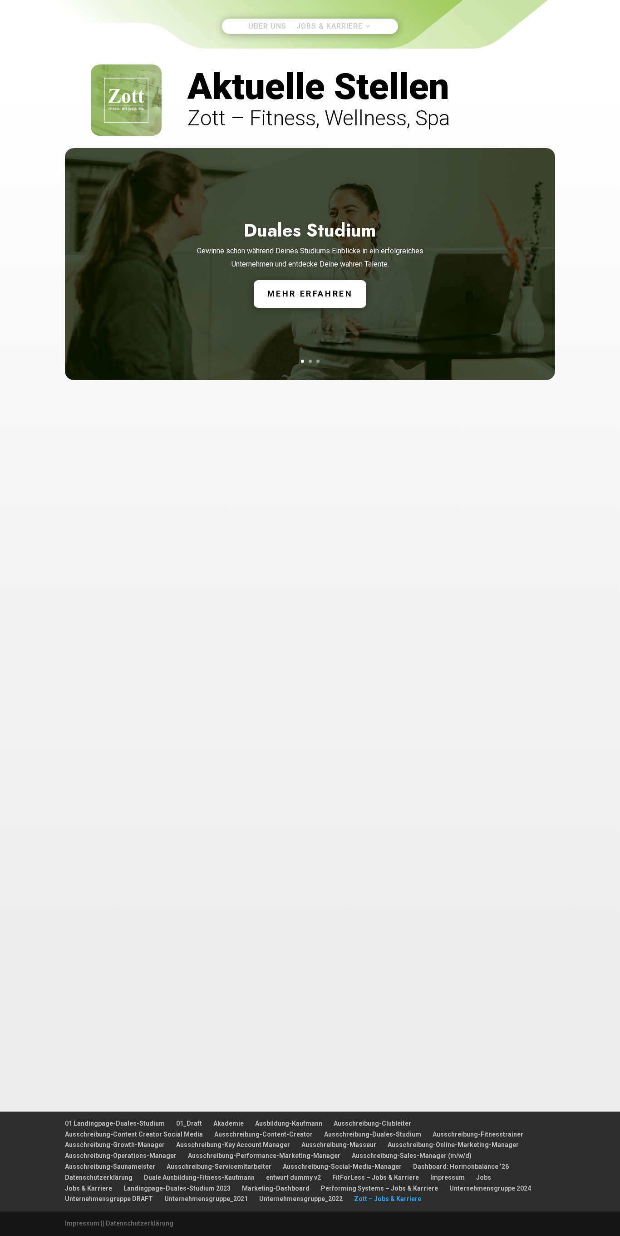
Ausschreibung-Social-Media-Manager (342, 1166)
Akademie (228, 1123)
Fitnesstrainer (100, 903)
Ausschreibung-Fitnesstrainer (478, 1134)
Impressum (447, 1177)
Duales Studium (310, 230)
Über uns (267, 26)
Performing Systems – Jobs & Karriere (379, 1188)
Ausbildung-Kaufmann (288, 1123)
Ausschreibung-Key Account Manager (233, 1144)
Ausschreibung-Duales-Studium (372, 1134)
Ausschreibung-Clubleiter (372, 1123)
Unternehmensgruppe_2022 (301, 1198)
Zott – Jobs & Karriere (387, 1198)
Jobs (483, 1177)
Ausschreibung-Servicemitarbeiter (219, 1166)
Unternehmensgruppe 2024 (490, 1188)
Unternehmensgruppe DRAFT (109, 1198)
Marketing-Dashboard (276, 1188)
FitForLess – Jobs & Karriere (375, 1177)
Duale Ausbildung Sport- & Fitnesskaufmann (159, 816)
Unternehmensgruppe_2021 (206, 1198)
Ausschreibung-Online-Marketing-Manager (453, 1144)
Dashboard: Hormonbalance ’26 (461, 1166)
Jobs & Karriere (329, 26)
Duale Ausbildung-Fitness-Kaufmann (199, 1177)
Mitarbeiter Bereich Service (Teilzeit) (145, 581)
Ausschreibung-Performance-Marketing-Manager (264, 1155)
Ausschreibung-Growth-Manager (115, 1144)
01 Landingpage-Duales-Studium (115, 1123)
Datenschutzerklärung (99, 1177)
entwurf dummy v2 (293, 1177)
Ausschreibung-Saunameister (110, 1166)
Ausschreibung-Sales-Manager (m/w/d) (412, 1155)
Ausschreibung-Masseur (338, 1144)
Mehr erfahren (310, 293)
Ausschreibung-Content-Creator (263, 1134)
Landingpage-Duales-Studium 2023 (177, 1188)
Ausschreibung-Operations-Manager (121, 1155)
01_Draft (189, 1123)
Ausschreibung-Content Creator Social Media (134, 1134)
